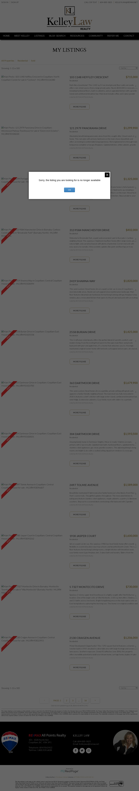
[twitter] (82, 750)
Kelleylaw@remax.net (89, 744)
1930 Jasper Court (83, 535)
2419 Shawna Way (82, 281)
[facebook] (76, 750)
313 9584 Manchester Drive (90, 230)
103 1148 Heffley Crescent (89, 77)
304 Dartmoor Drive (85, 434)
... (78, 700)
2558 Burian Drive (83, 332)
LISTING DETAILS (80, 107)
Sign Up (14, 2)
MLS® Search (57, 36)
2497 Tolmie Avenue (84, 485)
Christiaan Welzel (61, 777)
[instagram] (89, 750)
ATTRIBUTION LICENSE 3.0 (84, 777)
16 (85, 700)
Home (6, 36)
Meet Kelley (22, 36)
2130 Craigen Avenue (85, 637)
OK (69, 190)
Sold (33, 60)
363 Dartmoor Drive (85, 383)
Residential (23, 60)
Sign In (4, 2)
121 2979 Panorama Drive (88, 128)
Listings (39, 36)
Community (96, 36)
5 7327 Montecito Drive (87, 586)
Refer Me (113, 36)
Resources (77, 36)
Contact (129, 36)
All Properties (7, 60)
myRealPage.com (69, 771)
